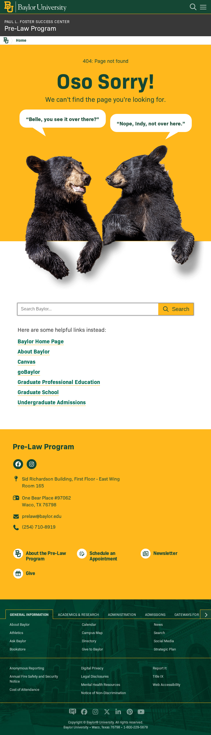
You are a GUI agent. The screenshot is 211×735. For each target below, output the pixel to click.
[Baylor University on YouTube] (139, 714)
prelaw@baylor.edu (42, 516)
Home (21, 40)
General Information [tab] (29, 614)
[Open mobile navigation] (204, 8)
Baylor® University (100, 722)
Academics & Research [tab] (78, 614)
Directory (89, 640)
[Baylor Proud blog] (71, 714)
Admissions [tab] (155, 614)
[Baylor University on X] (106, 714)
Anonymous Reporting (27, 667)
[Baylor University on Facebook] (83, 714)
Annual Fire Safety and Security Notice (34, 678)
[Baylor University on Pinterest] (128, 714)
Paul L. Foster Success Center (37, 21)
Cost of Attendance (24, 689)
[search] (190, 7)
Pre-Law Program (30, 27)
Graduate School (38, 391)
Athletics (16, 632)
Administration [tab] (122, 614)
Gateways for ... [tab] (188, 614)
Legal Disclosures (95, 676)
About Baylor (34, 351)
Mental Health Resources (100, 684)
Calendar (89, 624)
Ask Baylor (18, 640)
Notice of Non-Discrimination (103, 692)
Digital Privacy (92, 667)
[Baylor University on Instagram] (94, 714)
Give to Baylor (92, 648)
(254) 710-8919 (38, 526)
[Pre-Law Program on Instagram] (31, 464)
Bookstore (18, 648)
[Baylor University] (35, 7)
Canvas (26, 361)
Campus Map (92, 632)
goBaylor (29, 371)
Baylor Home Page (41, 341)
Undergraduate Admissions (52, 402)
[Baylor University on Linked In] (117, 714)
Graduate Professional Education (59, 381)
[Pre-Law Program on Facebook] (18, 464)
